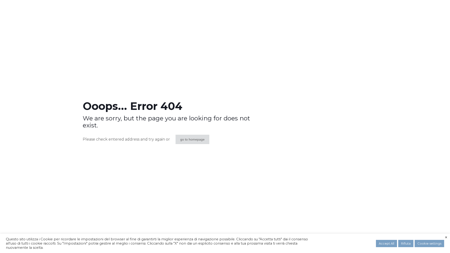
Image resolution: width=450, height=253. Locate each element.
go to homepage (192, 139)
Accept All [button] (386, 243)
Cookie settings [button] (429, 243)
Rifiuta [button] (406, 243)
